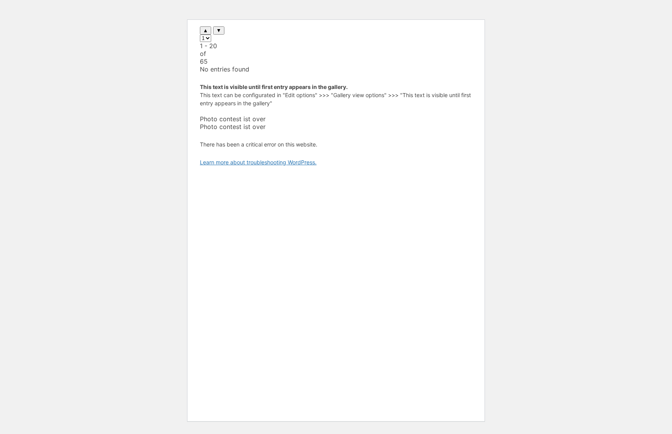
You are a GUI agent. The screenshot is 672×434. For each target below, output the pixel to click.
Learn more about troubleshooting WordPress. (258, 162)
